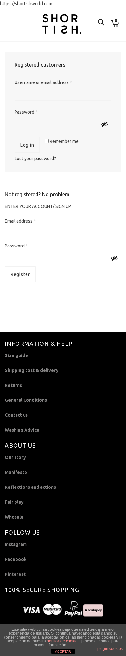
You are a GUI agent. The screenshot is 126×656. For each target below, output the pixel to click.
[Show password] (104, 124)
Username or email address (43, 82)
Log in (27, 145)
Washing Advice (22, 429)
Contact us (16, 415)
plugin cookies (110, 648)
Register (20, 274)
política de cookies (63, 641)
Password (26, 112)
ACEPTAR (63, 651)
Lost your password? (35, 158)
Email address (20, 221)
